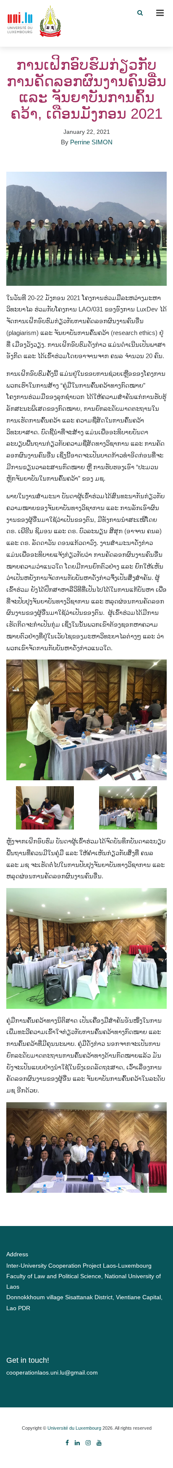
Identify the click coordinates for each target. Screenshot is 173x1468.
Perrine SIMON (91, 142)
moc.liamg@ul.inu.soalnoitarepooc (52, 1372)
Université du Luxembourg (74, 1428)
